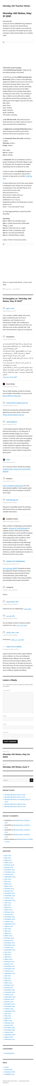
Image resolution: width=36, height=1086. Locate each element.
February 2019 (9, 1023)
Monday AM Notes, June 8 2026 (14, 795)
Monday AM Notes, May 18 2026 (15, 804)
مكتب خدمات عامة (21, 625)
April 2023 (7, 933)
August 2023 (8, 926)
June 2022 (7, 952)
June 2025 (7, 879)
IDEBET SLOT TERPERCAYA (15, 561)
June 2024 (7, 902)
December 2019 (9, 1004)
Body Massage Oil (12, 500)
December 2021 (9, 966)
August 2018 (8, 1037)
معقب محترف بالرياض (12, 632)
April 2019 (7, 1018)
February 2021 (9, 985)
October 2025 (8, 874)
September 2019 (9, 1011)
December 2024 (9, 893)
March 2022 (8, 959)
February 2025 (9, 888)
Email (5, 724)
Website (5, 732)
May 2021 (7, 978)
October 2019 (8, 1009)
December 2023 (9, 917)
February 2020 (9, 999)
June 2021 (7, 976)
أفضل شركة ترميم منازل (10, 377)
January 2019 (8, 1025)
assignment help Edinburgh (18, 528)
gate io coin (10, 308)
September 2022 (9, 950)
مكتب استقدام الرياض (12, 601)
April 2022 (7, 957)
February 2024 (9, 912)
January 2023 (8, 940)
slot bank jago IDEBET (10, 568)
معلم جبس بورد (10, 616)
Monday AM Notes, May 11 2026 (15, 806)
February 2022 (9, 961)
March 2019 (8, 1020)
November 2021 (9, 968)
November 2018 (9, 1030)
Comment (6, 690)
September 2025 (9, 877)
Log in (6, 1067)
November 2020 (9, 992)
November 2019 (9, 1006)
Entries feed (8, 1069)
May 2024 (7, 905)
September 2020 (9, 997)
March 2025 (8, 886)
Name (5, 716)
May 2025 (7, 881)
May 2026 (7, 858)
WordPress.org (9, 1074)
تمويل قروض (27, 609)
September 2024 (9, 900)
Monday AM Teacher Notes (16, 6)
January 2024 (8, 914)
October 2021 (8, 971)
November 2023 (9, 919)
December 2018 (9, 1027)
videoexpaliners (11, 422)
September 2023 (9, 924)
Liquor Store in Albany (14, 646)
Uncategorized (9, 1053)
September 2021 (9, 973)
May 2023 (7, 931)
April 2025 (7, 884)
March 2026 (8, 862)
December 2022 (9, 943)
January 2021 (8, 987)
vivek (8, 459)
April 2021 (7, 980)
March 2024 (8, 910)
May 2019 (7, 1016)
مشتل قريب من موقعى (17, 639)
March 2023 (8, 935)
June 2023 (7, 928)
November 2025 (9, 872)
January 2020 (8, 1001)
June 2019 (7, 1013)
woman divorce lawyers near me (17, 403)
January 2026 (8, 867)
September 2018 (9, 1034)
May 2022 (7, 954)
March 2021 (8, 983)
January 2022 (8, 964)
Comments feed (9, 1072)
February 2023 (9, 938)
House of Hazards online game (13, 486)
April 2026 (7, 860)
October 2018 (8, 1032)
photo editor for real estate (12, 396)
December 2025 (9, 869)
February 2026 (9, 865)
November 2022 (9, 945)
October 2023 (8, 921)
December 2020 (9, 990)
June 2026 (7, 855)
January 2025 (8, 891)
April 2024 (7, 907)
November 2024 (9, 895)
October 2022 (8, 947)
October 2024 (8, 898)
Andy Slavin (8, 289)
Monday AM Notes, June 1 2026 (14, 797)
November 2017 (9, 1039)
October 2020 (8, 994)
